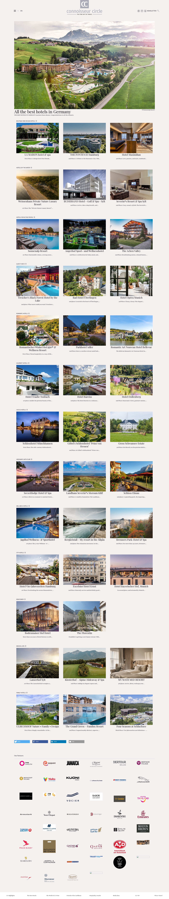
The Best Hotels (31, 895)
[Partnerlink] (26, 763)
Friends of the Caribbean (74, 895)
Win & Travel (158, 895)
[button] (22, 741)
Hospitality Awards (95, 895)
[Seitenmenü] (15, 11)
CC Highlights (10, 895)
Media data (116, 895)
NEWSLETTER (151, 11)
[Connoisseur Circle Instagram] (138, 11)
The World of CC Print (52, 895)
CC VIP (137, 895)
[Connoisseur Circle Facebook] (141, 11)
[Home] (84, 8)
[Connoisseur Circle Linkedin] (145, 11)
